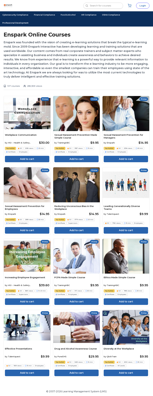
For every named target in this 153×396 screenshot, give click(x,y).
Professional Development (15, 23)
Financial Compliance (44, 15)
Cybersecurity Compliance (15, 15)
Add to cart (27, 159)
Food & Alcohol (68, 15)
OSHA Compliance (111, 15)
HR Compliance (88, 15)
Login (143, 5)
